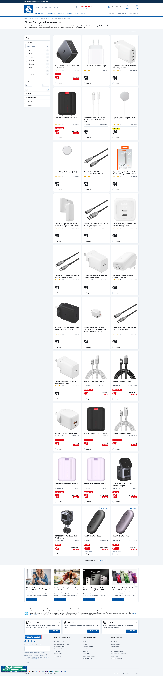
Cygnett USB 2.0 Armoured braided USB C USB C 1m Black (124, 328)
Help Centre (114, 642)
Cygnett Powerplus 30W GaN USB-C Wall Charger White (96, 276)
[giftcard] (65, 671)
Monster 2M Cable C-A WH (122, 433)
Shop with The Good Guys (62, 637)
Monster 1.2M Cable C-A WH (94, 381)
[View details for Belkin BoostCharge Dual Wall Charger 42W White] (124, 260)
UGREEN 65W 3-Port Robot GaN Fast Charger (66, 537)
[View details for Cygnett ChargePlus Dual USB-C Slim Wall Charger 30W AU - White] (124, 156)
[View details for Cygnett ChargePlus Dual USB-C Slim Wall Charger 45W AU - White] (67, 208)
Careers (85, 644)
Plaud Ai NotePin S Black (92, 536)
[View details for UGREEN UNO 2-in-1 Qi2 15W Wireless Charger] (124, 468)
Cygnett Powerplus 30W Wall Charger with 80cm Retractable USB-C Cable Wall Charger (95, 329)
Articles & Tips (58, 656)
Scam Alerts (114, 656)
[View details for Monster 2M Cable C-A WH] (124, 417)
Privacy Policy (36, 658)
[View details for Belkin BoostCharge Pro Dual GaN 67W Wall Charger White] (124, 208)
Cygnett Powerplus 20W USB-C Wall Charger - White (65, 382)
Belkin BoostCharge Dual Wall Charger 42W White (122, 276)
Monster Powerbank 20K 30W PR (95, 484)
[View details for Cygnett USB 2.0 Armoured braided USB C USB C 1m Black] (124, 311)
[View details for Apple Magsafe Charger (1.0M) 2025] (67, 156)
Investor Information (88, 656)
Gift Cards (57, 651)
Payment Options (59, 649)
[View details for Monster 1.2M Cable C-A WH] (96, 366)
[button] (38, 594)
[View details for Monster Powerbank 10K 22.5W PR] (67, 468)
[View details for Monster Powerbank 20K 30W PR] (96, 468)
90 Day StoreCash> (59, 646)
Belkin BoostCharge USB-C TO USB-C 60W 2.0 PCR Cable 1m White (94, 120)
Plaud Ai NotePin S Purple (121, 536)
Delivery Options (115, 644)
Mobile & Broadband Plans (61, 644)
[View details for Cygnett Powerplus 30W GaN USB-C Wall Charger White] (96, 260)
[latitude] (61, 671)
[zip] (46, 671)
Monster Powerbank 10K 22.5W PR (66, 484)
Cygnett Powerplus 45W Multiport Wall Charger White (124, 67)
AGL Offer (85, 651)
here (47, 1)
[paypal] (51, 671)
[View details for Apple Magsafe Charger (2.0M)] (124, 102)
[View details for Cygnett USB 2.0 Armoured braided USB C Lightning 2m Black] (67, 260)
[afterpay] (56, 671)
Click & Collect (115, 646)
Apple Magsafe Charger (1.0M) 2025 (66, 173)
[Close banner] (26, 667)
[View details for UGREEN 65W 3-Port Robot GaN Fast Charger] (67, 520)
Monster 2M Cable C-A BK (121, 381)
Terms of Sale (126, 673)
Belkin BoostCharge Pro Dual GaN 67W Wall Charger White (124, 225)
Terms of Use (136, 673)
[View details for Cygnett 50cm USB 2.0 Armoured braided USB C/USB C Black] (96, 156)
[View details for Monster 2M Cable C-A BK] (124, 366)
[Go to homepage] (28, 9)
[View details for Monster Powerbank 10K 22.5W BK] (96, 417)
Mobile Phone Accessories (47, 18)
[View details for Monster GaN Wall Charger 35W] (67, 417)
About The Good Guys (89, 637)
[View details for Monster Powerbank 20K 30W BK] (67, 102)
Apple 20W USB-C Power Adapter (95, 66)
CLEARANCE (111, 13)
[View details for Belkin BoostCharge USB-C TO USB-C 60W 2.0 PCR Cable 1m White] (96, 102)
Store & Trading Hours (60, 642)
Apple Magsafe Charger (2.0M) (123, 118)
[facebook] (25, 641)
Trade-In (85, 649)
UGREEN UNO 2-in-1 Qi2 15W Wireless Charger (122, 485)
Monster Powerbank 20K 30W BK (66, 118)
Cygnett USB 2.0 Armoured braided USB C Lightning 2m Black (67, 276)
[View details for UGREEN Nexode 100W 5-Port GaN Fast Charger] (67, 50)
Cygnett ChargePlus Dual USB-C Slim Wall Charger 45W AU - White (67, 225)
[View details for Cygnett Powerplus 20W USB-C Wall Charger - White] (67, 366)
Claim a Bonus (115, 649)
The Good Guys (87, 642)
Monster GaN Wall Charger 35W (66, 433)
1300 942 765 (85, 8)
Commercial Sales (116, 658)
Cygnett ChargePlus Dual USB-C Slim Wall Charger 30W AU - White (124, 173)
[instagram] (28, 641)
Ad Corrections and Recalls (118, 653)
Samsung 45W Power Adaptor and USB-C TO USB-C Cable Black (67, 328)
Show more (29, 78)
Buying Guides (58, 653)
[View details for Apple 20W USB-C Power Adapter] (96, 50)
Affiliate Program (87, 658)
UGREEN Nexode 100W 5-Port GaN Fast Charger (67, 67)
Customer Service (116, 637)
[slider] (26, 89)
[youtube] (34, 641)
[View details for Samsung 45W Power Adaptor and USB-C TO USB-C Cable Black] (67, 311)
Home (25, 18)
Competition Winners (117, 651)
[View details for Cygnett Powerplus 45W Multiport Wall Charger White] (124, 50)
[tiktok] (31, 641)
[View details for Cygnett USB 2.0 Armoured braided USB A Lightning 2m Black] (96, 208)
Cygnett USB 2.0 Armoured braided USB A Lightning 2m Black (96, 225)
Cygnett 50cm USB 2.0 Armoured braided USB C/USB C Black (95, 173)
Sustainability (86, 653)
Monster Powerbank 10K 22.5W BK (95, 433)
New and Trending (88, 646)
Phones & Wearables (34, 18)
